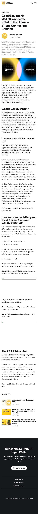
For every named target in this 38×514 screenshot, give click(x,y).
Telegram (26, 384)
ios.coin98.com (13, 244)
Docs (32, 384)
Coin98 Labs (5, 12)
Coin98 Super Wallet (16, 35)
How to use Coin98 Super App (19, 254)
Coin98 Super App (19, 486)
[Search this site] (31, 3)
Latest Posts (19, 479)
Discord (19, 384)
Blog (3, 386)
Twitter (12, 384)
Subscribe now (20, 468)
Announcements (19, 482)
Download (5, 384)
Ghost (31, 498)
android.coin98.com (17, 241)
